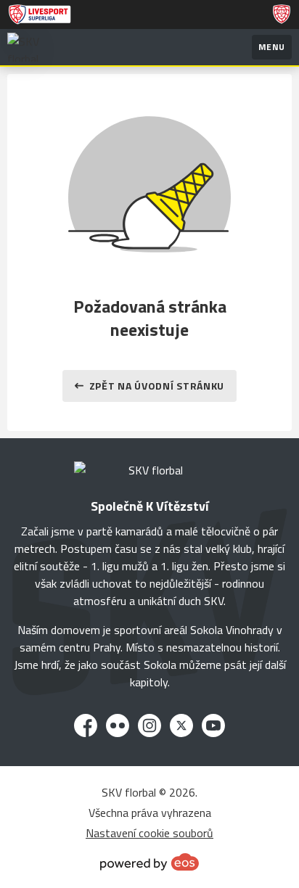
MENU (271, 47)
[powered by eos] (149, 862)
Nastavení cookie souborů (149, 833)
